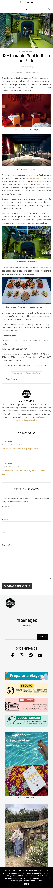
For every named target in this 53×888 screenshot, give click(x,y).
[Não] (49, 877)
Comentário (7, 545)
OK (26, 884)
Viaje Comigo (11, 379)
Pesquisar (42, 637)
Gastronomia (26, 52)
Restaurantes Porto (33, 72)
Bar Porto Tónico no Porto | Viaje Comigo (20, 448)
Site (3, 532)
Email (5, 519)
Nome (5, 506)
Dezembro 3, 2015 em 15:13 (11, 467)
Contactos (26, 625)
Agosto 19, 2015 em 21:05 (11, 445)
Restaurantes (17, 72)
